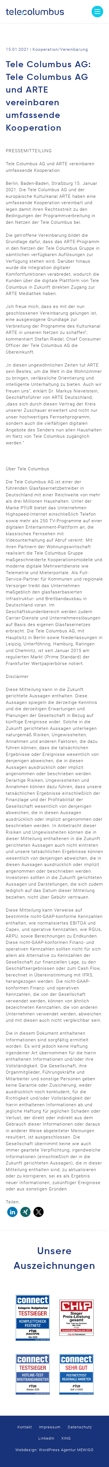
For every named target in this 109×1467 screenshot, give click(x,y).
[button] (12, 1212)
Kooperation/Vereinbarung (60, 49)
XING (66, 1438)
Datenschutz (80, 1427)
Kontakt (24, 1427)
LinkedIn (46, 1438)
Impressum (50, 1427)
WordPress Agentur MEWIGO (66, 1450)
